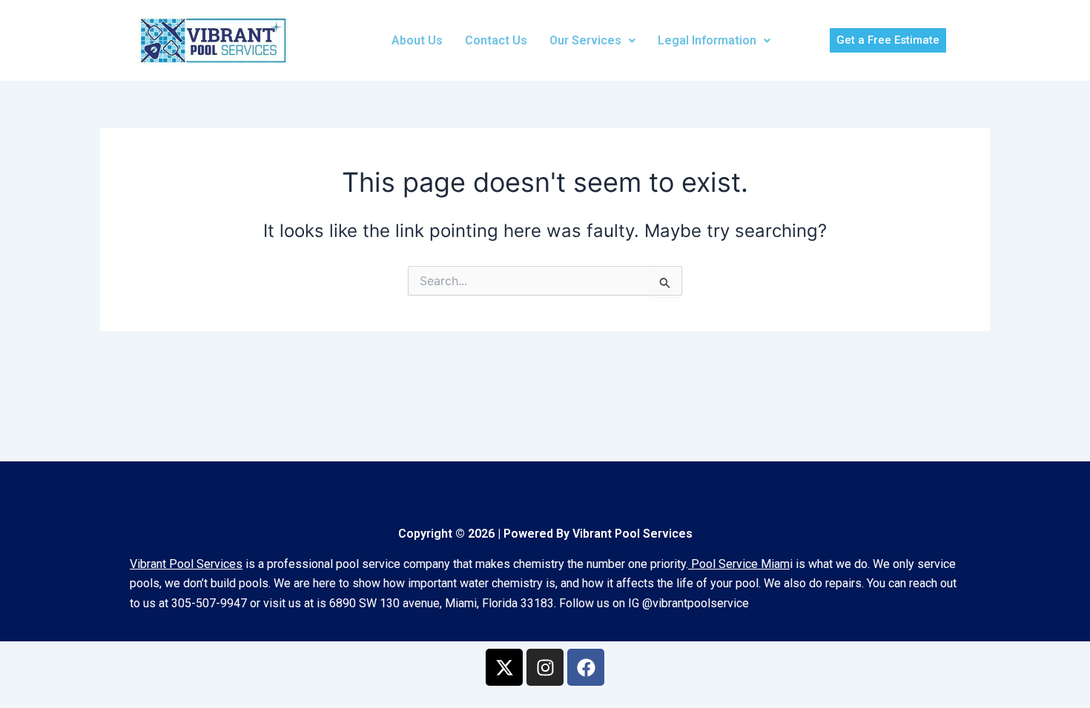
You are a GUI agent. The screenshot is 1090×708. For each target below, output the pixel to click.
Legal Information (707, 40)
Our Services (585, 40)
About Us (417, 40)
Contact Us (496, 40)
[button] (592, 41)
